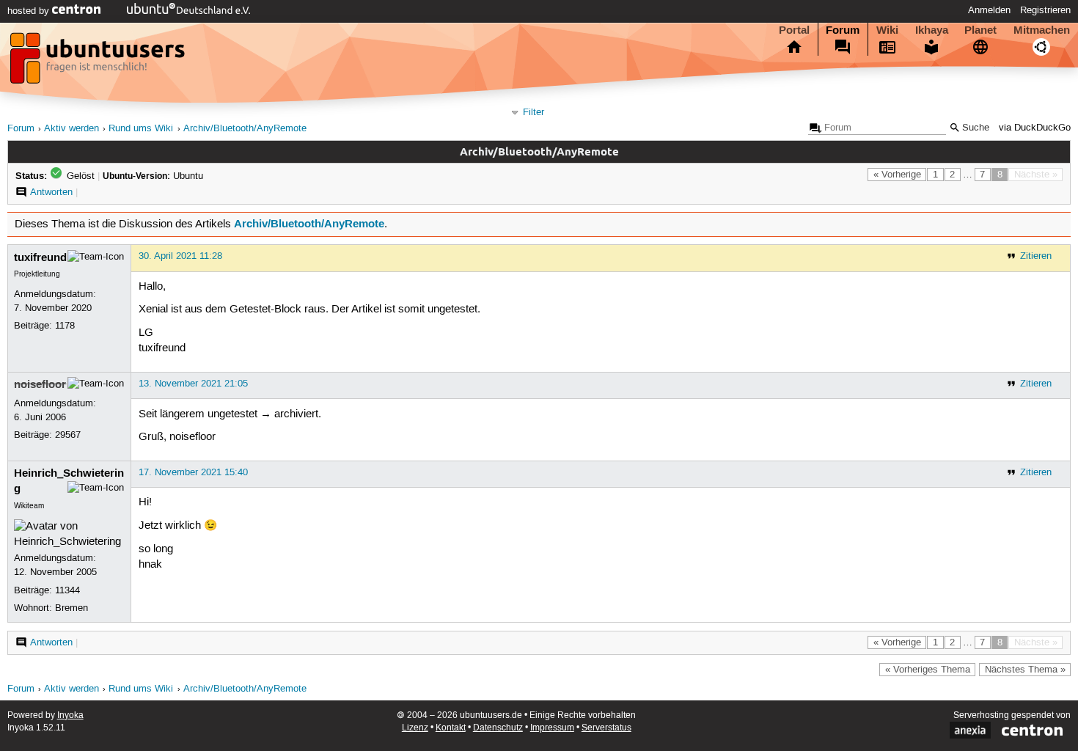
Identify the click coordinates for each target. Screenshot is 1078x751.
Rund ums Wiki (141, 128)
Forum (842, 30)
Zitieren (1036, 256)
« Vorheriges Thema (927, 669)
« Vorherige (897, 174)
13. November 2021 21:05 (193, 383)
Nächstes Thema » (1025, 669)
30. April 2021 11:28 (180, 256)
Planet (980, 30)
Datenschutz (498, 727)
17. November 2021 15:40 (193, 472)
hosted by (29, 11)
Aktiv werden (71, 128)
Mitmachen (1041, 30)
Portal (794, 30)
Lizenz (415, 727)
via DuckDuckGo (1035, 127)
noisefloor (40, 384)
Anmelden (989, 10)
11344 (67, 590)
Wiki (887, 30)
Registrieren (1045, 10)
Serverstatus (606, 727)
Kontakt (451, 727)
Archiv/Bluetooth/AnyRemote (245, 128)
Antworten (51, 192)
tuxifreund (40, 257)
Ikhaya (931, 30)
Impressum (552, 727)
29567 (68, 435)
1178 (65, 325)
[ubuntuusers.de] (99, 62)
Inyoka (70, 715)
